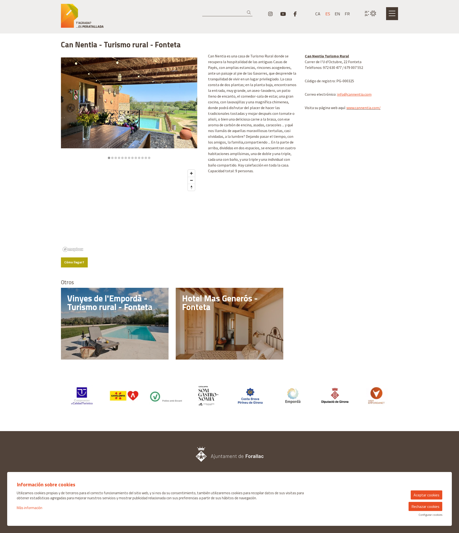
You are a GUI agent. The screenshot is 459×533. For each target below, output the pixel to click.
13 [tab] (149, 158)
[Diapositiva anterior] (67, 108)
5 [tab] (122, 158)
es (327, 14)
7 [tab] (129, 158)
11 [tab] (142, 158)
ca (317, 14)
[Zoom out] (191, 180)
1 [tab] (109, 158)
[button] (249, 12)
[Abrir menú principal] (392, 13)
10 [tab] (139, 158)
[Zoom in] (191, 173)
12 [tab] (146, 158)
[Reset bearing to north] (191, 187)
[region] (129, 108)
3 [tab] (116, 158)
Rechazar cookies (425, 506)
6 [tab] (126, 158)
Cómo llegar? (74, 262)
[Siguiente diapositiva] (190, 108)
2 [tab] (112, 158)
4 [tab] (119, 158)
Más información (29, 508)
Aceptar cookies (426, 495)
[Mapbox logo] (72, 249)
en (337, 14)
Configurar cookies (430, 514)
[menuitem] (270, 14)
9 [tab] (136, 158)
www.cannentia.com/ (363, 107)
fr (347, 14)
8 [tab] (132, 158)
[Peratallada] (115, 18)
